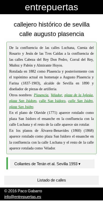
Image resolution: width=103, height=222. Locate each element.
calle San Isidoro (52, 101)
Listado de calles (51, 180)
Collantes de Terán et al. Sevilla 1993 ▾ (47, 164)
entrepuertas (51, 7)
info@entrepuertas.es (22, 196)
